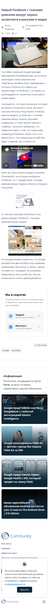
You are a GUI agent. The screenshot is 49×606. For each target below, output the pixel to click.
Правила (5, 548)
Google (5, 350)
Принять (24, 589)
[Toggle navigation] (44, 601)
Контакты (6, 543)
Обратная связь (9, 553)
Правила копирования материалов (19, 558)
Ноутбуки (16, 350)
